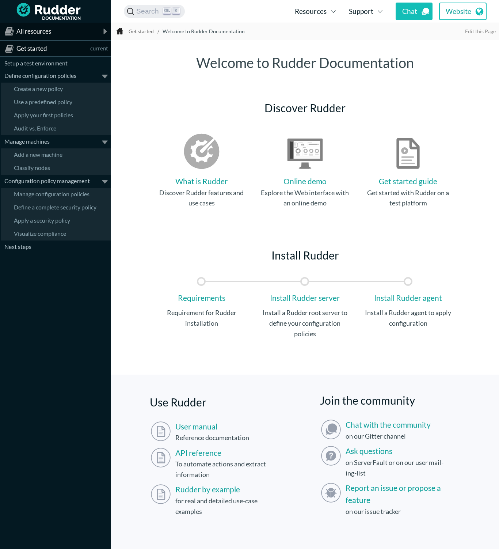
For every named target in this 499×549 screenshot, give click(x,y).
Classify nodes (32, 167)
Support (361, 11)
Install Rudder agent (408, 297)
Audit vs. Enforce (35, 127)
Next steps (17, 246)
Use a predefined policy (43, 101)
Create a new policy (38, 88)
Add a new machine (38, 154)
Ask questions (369, 450)
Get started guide (408, 181)
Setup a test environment (36, 63)
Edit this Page (480, 31)
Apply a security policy (42, 219)
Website (458, 11)
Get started (141, 31)
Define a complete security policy (55, 206)
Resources (311, 11)
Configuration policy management (47, 180)
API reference (198, 452)
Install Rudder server (305, 297)
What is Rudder (201, 181)
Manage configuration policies (51, 193)
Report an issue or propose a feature (393, 493)
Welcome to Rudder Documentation (204, 31)
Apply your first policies (43, 114)
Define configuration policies (40, 75)
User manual (196, 426)
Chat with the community (388, 424)
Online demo (305, 181)
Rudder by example (207, 489)
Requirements (201, 297)
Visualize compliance (40, 233)
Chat (409, 11)
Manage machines (27, 140)
